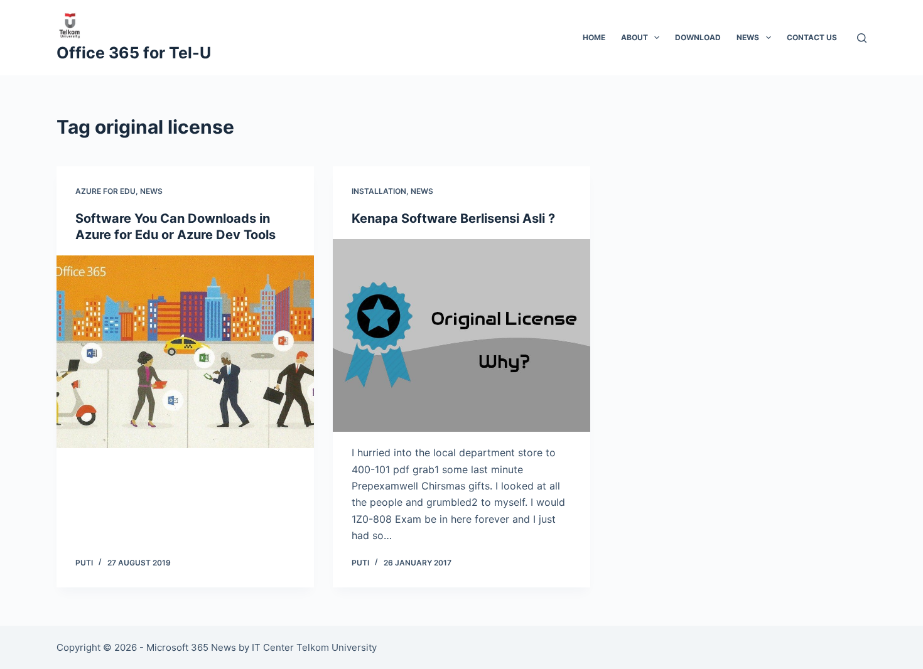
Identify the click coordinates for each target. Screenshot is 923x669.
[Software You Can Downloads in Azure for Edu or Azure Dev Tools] (185, 352)
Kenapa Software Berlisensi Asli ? (453, 218)
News (748, 37)
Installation (379, 191)
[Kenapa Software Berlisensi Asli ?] (461, 335)
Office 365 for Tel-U (134, 52)
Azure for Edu (105, 191)
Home (594, 37)
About (634, 37)
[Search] (861, 38)
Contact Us (812, 37)
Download (698, 37)
